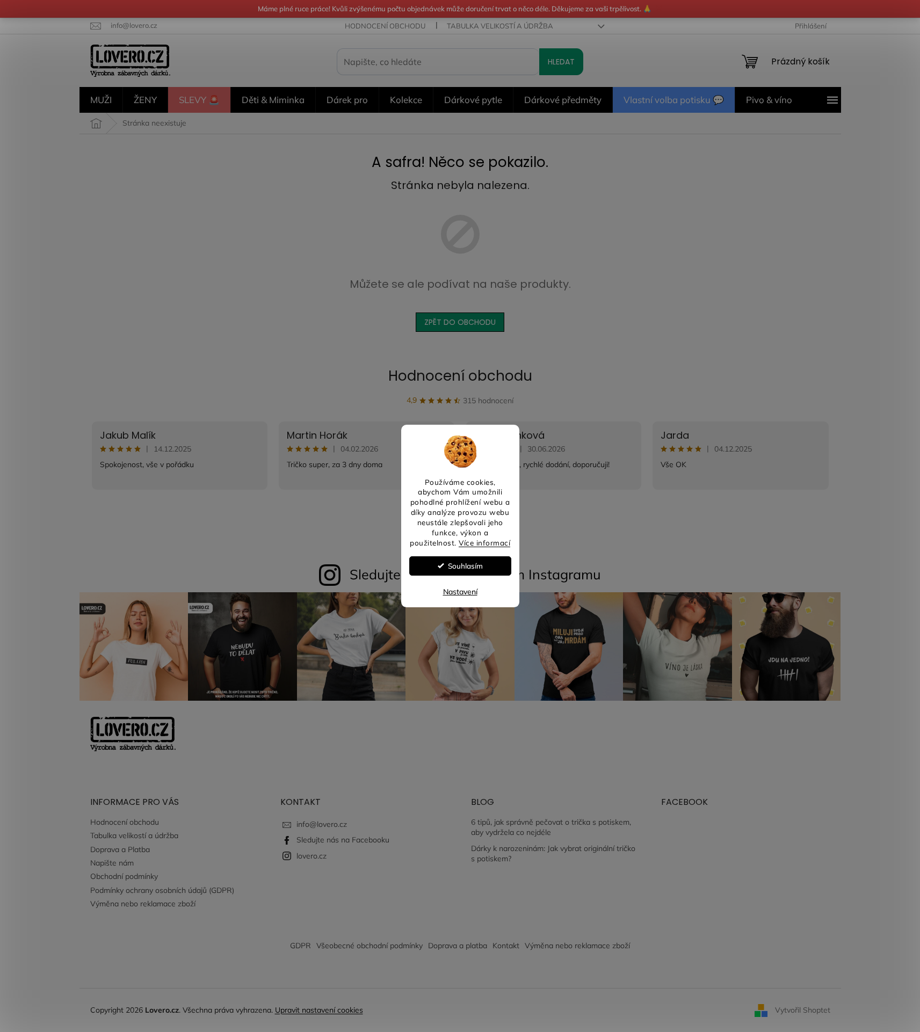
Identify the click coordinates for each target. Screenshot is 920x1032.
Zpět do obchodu (460, 322)
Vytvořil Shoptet (802, 1009)
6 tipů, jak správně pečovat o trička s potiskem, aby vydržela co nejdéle (551, 827)
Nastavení (460, 592)
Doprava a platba (457, 945)
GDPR (300, 945)
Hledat (561, 61)
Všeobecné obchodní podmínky (369, 945)
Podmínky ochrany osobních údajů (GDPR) (162, 890)
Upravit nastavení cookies (319, 1010)
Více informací (484, 542)
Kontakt (505, 945)
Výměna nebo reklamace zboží (142, 904)
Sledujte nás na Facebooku (342, 840)
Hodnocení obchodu (385, 25)
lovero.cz (311, 856)
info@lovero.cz (321, 824)
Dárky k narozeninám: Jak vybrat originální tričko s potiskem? (553, 853)
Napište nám (112, 863)
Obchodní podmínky (124, 876)
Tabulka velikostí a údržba (500, 25)
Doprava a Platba (120, 849)
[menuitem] (100, 100)
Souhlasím (465, 565)
